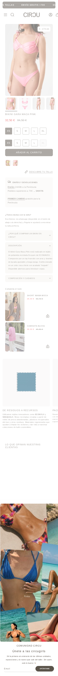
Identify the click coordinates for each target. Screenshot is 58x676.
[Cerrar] (52, 504)
